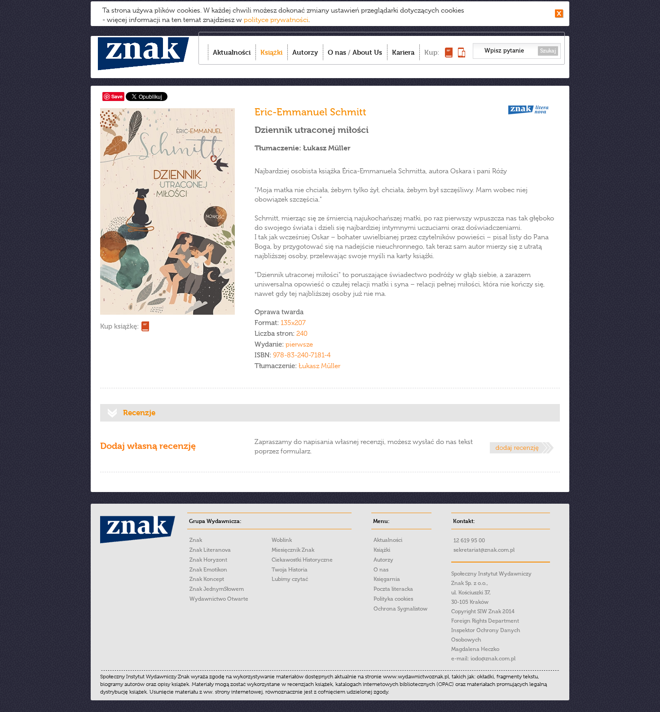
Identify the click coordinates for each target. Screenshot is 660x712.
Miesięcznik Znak (293, 550)
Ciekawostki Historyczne (302, 560)
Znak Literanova (210, 550)
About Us (367, 52)
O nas (337, 52)
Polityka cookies (393, 599)
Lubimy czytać (290, 579)
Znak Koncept (206, 579)
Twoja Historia (290, 570)
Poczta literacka (393, 589)
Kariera (403, 52)
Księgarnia (387, 579)
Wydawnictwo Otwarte (218, 599)
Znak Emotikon (208, 570)
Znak (195, 540)
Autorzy (305, 52)
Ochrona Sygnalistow (400, 609)
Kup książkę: (119, 326)
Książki (271, 52)
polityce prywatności (276, 20)
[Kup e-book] (461, 55)
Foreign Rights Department (485, 621)
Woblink (282, 540)
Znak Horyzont (208, 560)
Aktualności (232, 52)
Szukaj (548, 51)
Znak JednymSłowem (216, 589)
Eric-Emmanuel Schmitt (310, 112)
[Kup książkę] (449, 55)
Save (117, 96)
